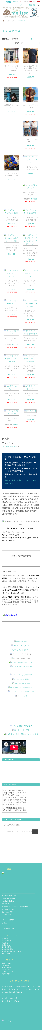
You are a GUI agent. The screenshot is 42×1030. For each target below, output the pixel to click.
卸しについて (6, 941)
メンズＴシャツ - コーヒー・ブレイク (30, 283)
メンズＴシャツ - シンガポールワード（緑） (30, 313)
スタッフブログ (7, 972)
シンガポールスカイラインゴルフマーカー (11, 368)
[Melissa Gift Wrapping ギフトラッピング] (21, 662)
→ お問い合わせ (8, 928)
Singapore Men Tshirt (10, 446)
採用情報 (5, 943)
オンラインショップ (10, 511)
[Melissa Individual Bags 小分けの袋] (21, 666)
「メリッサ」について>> (21, 650)
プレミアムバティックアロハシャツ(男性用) (30, 368)
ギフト (14, 21)
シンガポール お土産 (10, 998)
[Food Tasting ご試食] (21, 696)
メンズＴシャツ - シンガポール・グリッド (11, 283)
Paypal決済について (9, 965)
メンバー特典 (6, 967)
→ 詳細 (4, 923)
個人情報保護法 (7, 949)
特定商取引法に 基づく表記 (11, 951)
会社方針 (5, 939)
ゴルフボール (30, 415)
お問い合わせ (6, 953)
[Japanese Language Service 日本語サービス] (21, 691)
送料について (6, 963)
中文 (35, 1)
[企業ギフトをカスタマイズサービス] (21, 734)
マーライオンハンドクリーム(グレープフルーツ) (11, 68)
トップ (7, 21)
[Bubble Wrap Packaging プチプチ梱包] (21, 675)
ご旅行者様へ (6, 974)
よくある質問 (6, 947)
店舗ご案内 (6, 945)
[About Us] (21, 642)
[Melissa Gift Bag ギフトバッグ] (21, 658)
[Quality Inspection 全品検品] (21, 683)
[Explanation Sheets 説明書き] (21, 679)
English (26, 1)
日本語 (15, 1)
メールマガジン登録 (11, 825)
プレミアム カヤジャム (10, 1001)
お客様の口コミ (7, 969)
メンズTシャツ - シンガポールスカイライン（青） (11, 248)
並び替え (5, 39)
